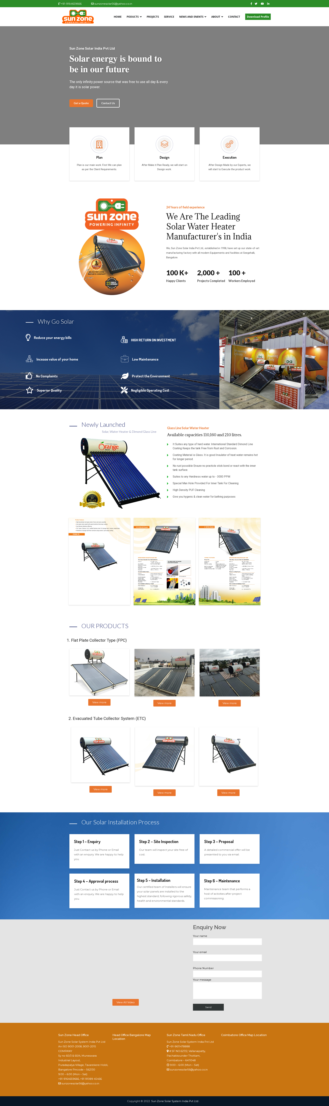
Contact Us (108, 103)
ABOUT (215, 16)
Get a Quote (81, 103)
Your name (200, 936)
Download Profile (258, 16)
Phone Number (203, 968)
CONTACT (234, 16)
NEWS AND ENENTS (191, 16)
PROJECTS (153, 16)
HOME (117, 16)
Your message (202, 979)
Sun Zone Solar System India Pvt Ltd (175, 1101)
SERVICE (169, 16)
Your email (200, 952)
